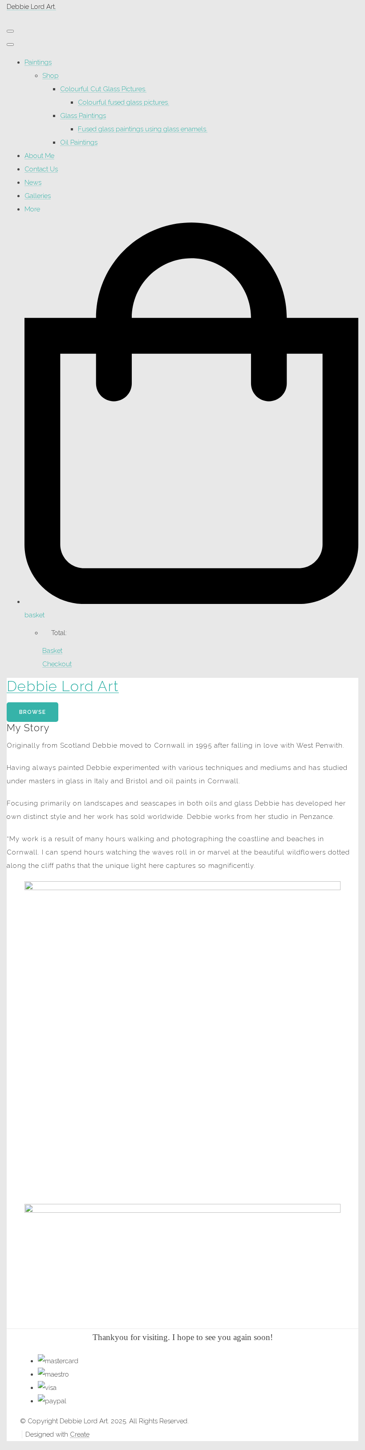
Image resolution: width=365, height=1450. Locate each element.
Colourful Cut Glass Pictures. (103, 89)
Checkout (57, 664)
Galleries (37, 196)
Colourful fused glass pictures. (123, 102)
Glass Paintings (83, 116)
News (32, 182)
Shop (50, 76)
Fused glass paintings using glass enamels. (142, 129)
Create (79, 1434)
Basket (52, 651)
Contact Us (41, 169)
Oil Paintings (78, 142)
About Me (39, 156)
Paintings (38, 62)
